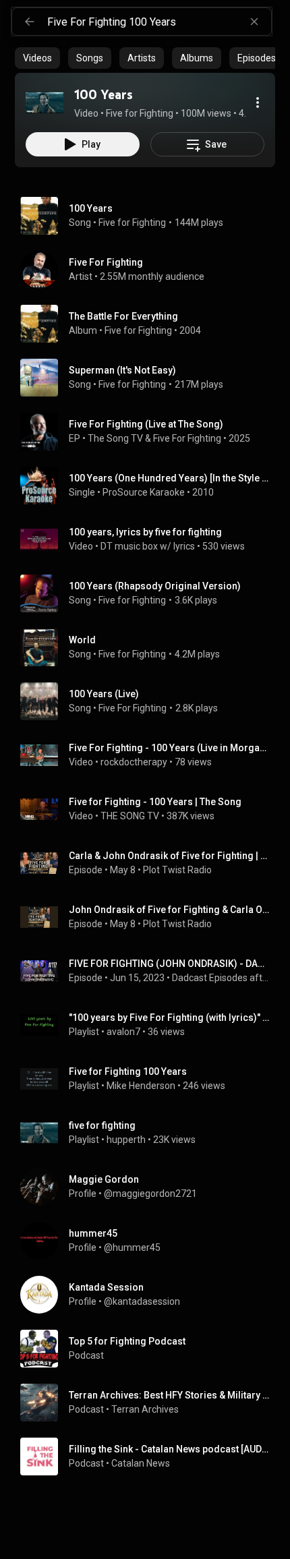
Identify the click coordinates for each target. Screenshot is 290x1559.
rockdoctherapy (133, 762)
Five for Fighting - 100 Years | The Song (155, 801)
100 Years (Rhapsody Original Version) (155, 586)
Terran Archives (145, 1409)
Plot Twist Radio (177, 869)
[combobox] (159, 21)
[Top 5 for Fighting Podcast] (150, 1349)
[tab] (37, 58)
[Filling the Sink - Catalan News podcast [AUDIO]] (150, 1456)
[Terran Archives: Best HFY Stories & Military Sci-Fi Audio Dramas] (150, 1403)
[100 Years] (44, 102)
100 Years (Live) (104, 693)
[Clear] (254, 21)
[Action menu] (257, 102)
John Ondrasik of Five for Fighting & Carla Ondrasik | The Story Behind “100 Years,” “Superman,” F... (169, 909)
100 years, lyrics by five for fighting (145, 532)
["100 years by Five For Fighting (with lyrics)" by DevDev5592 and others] (150, 1025)
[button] (44, 102)
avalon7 (123, 1031)
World (82, 640)
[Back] (29, 21)
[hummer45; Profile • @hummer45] (150, 1241)
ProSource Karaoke (144, 492)
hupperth (126, 1139)
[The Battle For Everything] (150, 324)
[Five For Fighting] (150, 270)
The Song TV (115, 438)
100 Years (91, 208)
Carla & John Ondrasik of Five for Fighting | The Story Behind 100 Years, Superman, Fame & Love (169, 855)
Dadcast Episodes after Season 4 (221, 977)
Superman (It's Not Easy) (122, 370)
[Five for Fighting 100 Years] (150, 1079)
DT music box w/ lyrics (147, 546)
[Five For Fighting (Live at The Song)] (150, 432)
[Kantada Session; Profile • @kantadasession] (150, 1295)
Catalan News (140, 1463)
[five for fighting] (150, 1133)
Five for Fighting (132, 222)
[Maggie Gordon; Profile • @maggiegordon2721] (150, 1187)
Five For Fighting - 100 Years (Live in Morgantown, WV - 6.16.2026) (169, 747)
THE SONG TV (129, 816)
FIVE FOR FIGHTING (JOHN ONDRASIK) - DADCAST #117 (169, 963)
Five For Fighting (187, 438)
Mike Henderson (141, 1085)
